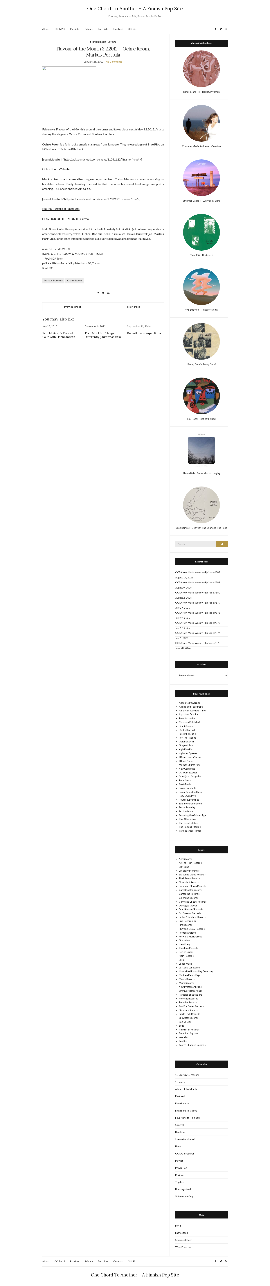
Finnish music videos (186, 1110)
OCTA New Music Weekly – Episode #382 (197, 572)
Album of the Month (186, 1089)
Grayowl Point (186, 745)
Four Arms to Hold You (187, 1117)
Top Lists (103, 28)
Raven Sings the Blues (190, 791)
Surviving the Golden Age (192, 815)
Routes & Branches (189, 799)
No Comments (114, 61)
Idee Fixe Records (188, 948)
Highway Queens (188, 753)
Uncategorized (183, 1189)
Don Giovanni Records (191, 909)
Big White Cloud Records (192, 874)
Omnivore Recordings (190, 990)
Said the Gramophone (190, 803)
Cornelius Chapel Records (192, 901)
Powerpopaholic (188, 788)
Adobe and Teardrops (191, 706)
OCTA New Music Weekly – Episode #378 (197, 612)
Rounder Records (188, 1002)
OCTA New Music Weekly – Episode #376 (197, 632)
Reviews (179, 1175)
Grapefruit (184, 940)
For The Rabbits (187, 737)
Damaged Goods (188, 905)
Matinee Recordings (189, 975)
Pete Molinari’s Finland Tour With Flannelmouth (58, 335)
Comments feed (183, 1239)
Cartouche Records (189, 893)
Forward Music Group (190, 936)
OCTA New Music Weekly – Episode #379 (197, 602)
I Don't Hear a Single (190, 757)
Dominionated (186, 726)
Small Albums (186, 811)
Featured (180, 1096)
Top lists (179, 1182)
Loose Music (185, 963)
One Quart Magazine (190, 776)
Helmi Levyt (185, 944)
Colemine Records (188, 897)
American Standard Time (192, 710)
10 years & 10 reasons (187, 1074)
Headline (180, 1132)
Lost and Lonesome (189, 967)
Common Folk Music (190, 722)
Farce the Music (187, 733)
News (112, 41)
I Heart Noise (186, 760)
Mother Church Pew (189, 764)
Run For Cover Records (191, 1006)
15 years (180, 1082)
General (179, 1124)
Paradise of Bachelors (190, 994)
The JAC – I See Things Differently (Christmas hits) (103, 335)
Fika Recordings (187, 920)
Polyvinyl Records (188, 998)
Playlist (179, 1160)
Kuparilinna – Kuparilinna (144, 333)
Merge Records (187, 979)
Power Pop (181, 1167)
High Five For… (187, 749)
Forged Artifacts (187, 932)
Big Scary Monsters (189, 870)
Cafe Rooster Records (190, 889)
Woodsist (184, 1037)
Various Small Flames (190, 830)
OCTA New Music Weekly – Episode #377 (197, 622)
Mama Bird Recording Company (196, 971)
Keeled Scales (186, 951)
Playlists (75, 28)
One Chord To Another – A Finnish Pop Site (135, 9)
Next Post (133, 306)
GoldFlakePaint (187, 741)
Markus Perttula (53, 280)
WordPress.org (183, 1247)
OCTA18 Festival (184, 1153)
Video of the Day (184, 1196)
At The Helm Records (190, 862)
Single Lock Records (189, 1013)
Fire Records (185, 924)
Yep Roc (183, 1041)
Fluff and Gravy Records (192, 928)
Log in (178, 1225)
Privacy (88, 28)
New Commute (187, 768)
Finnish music (98, 41)
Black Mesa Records (189, 878)
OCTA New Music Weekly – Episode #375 (197, 643)
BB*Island (184, 866)
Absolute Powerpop (190, 702)
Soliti (181, 1025)
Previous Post (72, 306)
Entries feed (181, 1232)
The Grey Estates (188, 822)
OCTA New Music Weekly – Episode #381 (197, 582)
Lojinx (182, 959)
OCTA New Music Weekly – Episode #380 (197, 592)
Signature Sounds (188, 1010)
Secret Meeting (187, 807)
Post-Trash (185, 784)
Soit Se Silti (185, 1021)
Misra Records (186, 982)
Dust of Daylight (187, 729)
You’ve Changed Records (192, 1044)
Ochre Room (74, 280)
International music (185, 1139)
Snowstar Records (188, 1017)
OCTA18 (60, 28)
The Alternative (187, 819)
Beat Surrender (187, 718)
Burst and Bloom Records (192, 886)
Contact (118, 28)
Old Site (132, 28)
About (46, 28)
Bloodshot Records (189, 882)
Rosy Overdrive (187, 795)
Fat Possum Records (190, 913)
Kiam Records (186, 955)
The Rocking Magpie (190, 826)
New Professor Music (190, 986)
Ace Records (185, 858)
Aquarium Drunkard (189, 714)
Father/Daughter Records (192, 917)
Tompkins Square (188, 1033)
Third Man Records (189, 1029)
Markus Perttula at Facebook (61, 208)
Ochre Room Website (56, 169)
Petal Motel (185, 780)
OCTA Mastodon (188, 772)
